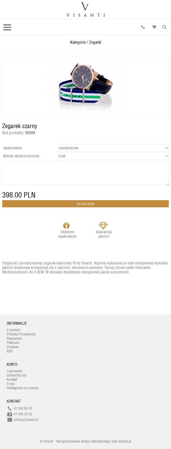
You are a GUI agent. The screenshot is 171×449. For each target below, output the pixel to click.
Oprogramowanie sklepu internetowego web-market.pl (93, 441)
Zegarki (95, 42)
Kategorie (78, 42)
